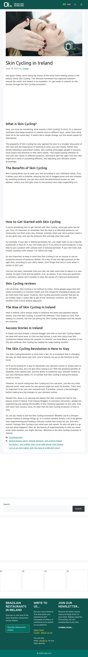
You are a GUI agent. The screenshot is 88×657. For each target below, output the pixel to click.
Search (6, 504)
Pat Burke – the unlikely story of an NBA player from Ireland (36, 444)
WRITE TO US (46, 633)
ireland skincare (36, 441)
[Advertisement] (44, 105)
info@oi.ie (43, 641)
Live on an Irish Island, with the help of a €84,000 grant (34, 448)
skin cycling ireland (53, 441)
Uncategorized (15, 437)
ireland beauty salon (18, 441)
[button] (75, 4)
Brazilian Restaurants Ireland (17, 628)
